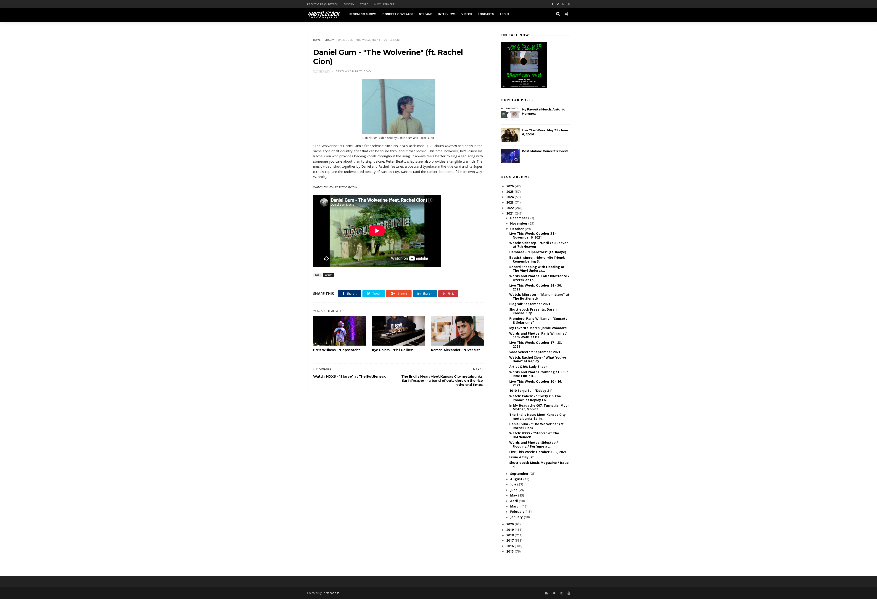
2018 (510, 535)
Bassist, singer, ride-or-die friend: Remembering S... (537, 259)
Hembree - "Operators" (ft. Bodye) (537, 252)
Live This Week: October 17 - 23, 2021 (535, 344)
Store (364, 4)
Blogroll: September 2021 (529, 304)
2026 (510, 186)
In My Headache (384, 4)
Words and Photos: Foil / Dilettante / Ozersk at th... (539, 278)
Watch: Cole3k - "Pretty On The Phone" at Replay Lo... (535, 398)
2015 (510, 551)
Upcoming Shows (363, 14)
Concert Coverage (397, 14)
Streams (426, 14)
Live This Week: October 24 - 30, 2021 (535, 287)
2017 (510, 540)
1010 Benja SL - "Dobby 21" (530, 390)
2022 (510, 208)
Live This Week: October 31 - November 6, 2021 (532, 235)
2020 (510, 524)
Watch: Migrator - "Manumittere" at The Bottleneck (539, 296)
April (514, 501)
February (518, 511)
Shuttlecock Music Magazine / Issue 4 (539, 464)
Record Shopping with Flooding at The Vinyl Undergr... (537, 269)
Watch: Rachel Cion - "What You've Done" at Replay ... (537, 359)
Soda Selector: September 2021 (534, 352)
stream (329, 39)
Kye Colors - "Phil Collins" (392, 350)
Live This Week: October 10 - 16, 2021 (535, 383)
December (519, 218)
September (519, 473)
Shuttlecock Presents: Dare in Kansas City (533, 311)
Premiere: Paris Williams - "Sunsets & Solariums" (538, 320)
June (514, 490)
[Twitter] (558, 4)
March (515, 506)
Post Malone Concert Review (545, 151)
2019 (510, 529)
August (516, 479)
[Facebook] (552, 4)
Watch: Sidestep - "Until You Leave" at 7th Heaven (538, 245)
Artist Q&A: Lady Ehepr (528, 366)
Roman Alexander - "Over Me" (455, 350)
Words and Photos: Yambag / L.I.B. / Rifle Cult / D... (538, 374)
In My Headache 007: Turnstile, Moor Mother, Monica (539, 407)
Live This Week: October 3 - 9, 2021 (537, 452)
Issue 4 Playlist (521, 457)
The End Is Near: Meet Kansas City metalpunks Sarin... (537, 416)
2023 (510, 202)
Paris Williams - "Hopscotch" (336, 350)
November (519, 223)
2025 (510, 191)
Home (317, 39)
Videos (466, 14)
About (504, 14)
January (517, 517)
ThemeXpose (330, 593)
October (517, 229)
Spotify (349, 4)
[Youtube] (569, 4)
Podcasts (486, 14)
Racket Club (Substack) (322, 4)
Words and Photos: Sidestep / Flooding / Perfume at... (533, 444)
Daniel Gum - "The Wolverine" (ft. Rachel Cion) (537, 426)
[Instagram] (563, 4)
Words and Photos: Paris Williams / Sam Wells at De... (538, 335)
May (514, 495)
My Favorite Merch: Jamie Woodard (538, 328)
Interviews (447, 14)
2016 (510, 546)
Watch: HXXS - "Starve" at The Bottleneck (534, 435)
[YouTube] (569, 593)
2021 (510, 213)
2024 (510, 197)
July (513, 484)
